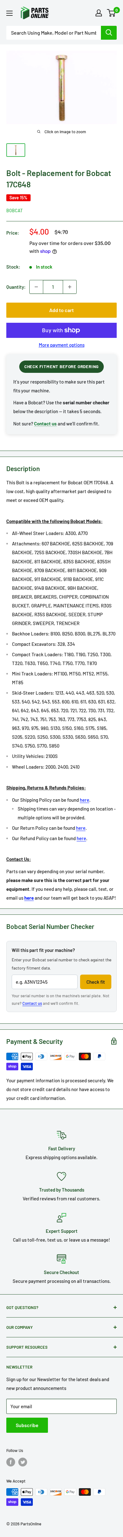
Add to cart (61, 310)
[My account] (99, 12)
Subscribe (27, 1425)
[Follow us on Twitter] (22, 1462)
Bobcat (14, 210)
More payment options (62, 345)
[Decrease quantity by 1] (36, 286)
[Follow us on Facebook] (10, 1462)
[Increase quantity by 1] (69, 286)
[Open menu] (9, 13)
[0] (111, 13)
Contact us (32, 1003)
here (84, 800)
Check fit (95, 982)
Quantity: (16, 287)
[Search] (109, 33)
